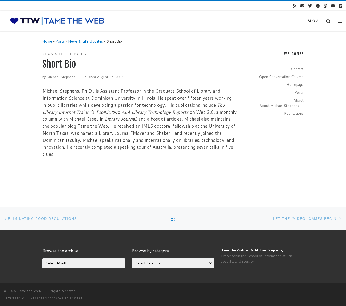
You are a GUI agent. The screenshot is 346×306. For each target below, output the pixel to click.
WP (24, 298)
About (299, 100)
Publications (294, 113)
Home (47, 41)
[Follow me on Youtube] (333, 6)
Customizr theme (70, 298)
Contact (297, 68)
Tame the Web (29, 291)
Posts (60, 41)
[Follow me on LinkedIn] (340, 6)
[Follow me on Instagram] (325, 6)
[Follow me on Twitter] (310, 6)
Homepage (295, 84)
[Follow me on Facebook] (318, 6)
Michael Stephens (61, 77)
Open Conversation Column (281, 76)
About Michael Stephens (279, 105)
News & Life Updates (85, 41)
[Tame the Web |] (57, 20)
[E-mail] (302, 6)
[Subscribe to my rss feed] (294, 6)
